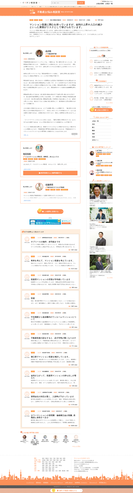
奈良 (56, 465)
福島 (64, 460)
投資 (40, 6)
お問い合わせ (69, 482)
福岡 (43, 470)
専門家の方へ (103, 482)
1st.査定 (81, 465)
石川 (50, 461)
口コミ (75, 465)
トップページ (24, 6)
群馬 (64, 458)
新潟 (43, 461)
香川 (46, 468)
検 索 (81, 3)
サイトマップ (93, 482)
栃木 (61, 458)
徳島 (43, 468)
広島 (53, 467)
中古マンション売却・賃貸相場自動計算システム (86, 462)
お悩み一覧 (109, 3)
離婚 (93, 130)
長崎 (50, 470)
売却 (93, 124)
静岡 (46, 463)
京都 (46, 465)
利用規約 (45, 482)
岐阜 (43, 463)
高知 (53, 468)
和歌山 (60, 465)
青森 (48, 460)
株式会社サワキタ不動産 (55, 187)
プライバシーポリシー (57, 482)
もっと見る (77, 446)
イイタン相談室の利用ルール (81, 471)
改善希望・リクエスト (81, 482)
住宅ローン (95, 140)
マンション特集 (94, 469)
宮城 (54, 460)
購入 (93, 127)
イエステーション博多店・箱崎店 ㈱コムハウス (42, 156)
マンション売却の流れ (85, 467)
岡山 (50, 467)
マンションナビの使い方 (88, 460)
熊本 (53, 470)
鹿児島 (63, 470)
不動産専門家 (52, 54)
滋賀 (43, 465)
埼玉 (51, 458)
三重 (53, 463)
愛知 (50, 463)
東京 (43, 458)
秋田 (57, 460)
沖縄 (67, 470)
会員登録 (76, 467)
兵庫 (53, 465)
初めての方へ (77, 460)
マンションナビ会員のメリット (81, 464)
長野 (60, 461)
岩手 (51, 460)
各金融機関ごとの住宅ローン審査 (100, 50)
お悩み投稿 (100, 3)
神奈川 (47, 458)
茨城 (57, 458)
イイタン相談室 (85, 469)
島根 (46, 467)
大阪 (50, 465)
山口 (56, 467)
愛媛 (50, 468)
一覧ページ (33, 6)
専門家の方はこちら (107, 1)
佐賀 (46, 470)
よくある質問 (95, 467)
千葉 (54, 458)
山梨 (56, 461)
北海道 (43, 460)
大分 (56, 470)
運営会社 (38, 482)
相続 (93, 133)
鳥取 (43, 467)
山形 (61, 460)
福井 (53, 461)
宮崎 (60, 470)
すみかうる (76, 469)
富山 (46, 461)
